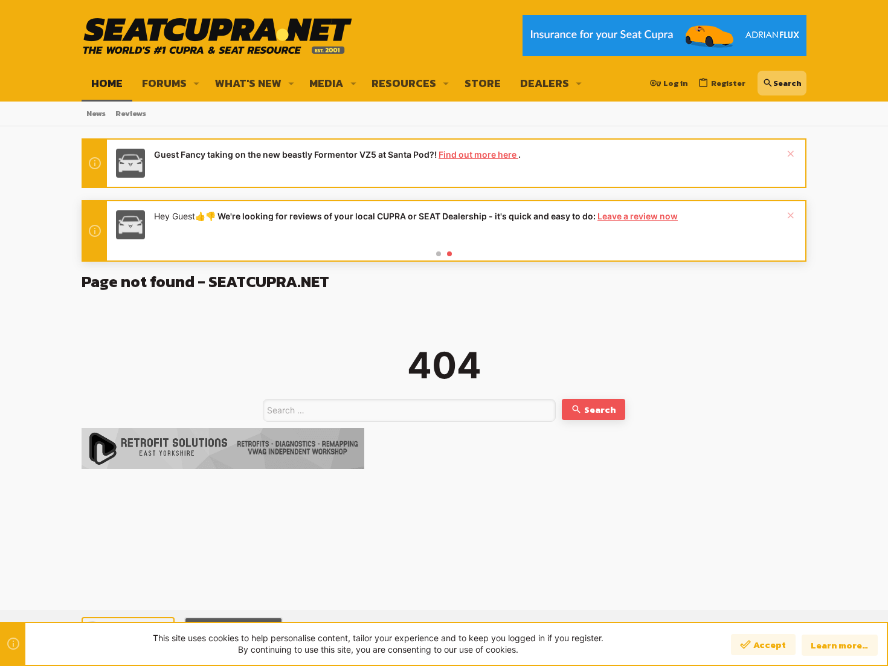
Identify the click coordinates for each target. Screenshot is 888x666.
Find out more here (478, 154)
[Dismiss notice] (789, 155)
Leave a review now (637, 216)
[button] (196, 83)
